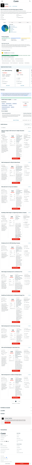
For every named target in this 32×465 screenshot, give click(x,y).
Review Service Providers (4, 447)
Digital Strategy (12, 29)
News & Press (18, 438)
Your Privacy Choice (3, 457)
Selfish (6, 4)
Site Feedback (2, 437)
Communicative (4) (8, 103)
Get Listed (18, 445)
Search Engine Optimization (13, 27)
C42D (20, 70)
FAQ (17, 441)
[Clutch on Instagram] (4, 441)
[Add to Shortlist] (30, 464)
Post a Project (2, 452)
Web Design (11, 28)
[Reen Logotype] (3, 70)
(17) (27, 105)
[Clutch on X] (2, 441)
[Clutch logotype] (16, 1)
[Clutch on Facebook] (1, 441)
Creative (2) (10, 105)
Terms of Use (2, 460)
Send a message (7, 422)
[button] (14, 127)
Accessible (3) (14, 103)
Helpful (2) (12, 107)
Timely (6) (3, 103)
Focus (12, 22)
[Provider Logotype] (2, 5)
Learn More (25, 95)
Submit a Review (27, 124)
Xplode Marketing (8, 70)
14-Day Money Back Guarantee (5, 449)
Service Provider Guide (20, 452)
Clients (27, 22)
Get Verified (18, 447)
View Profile (8, 85)
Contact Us (2, 439)
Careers (18, 436)
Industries (20, 22)
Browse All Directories (4, 445)
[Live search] (30, 1)
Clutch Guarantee (19, 449)
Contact (22, 463)
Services (5, 22)
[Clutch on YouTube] (6, 441)
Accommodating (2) (4, 105)
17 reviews (9, 6)
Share (30, 131)
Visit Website (8, 463)
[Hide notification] (30, 93)
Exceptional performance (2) (6, 107)
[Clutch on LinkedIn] (8, 441)
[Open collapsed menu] (2, 1)
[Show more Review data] (16, 158)
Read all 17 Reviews (16, 120)
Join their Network (14, 6)
